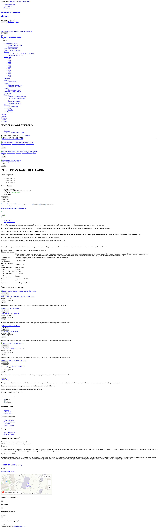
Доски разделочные (14, 90)
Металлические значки (15, 55)
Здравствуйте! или (15, 1)
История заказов (9, 422)
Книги (6, 80)
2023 (9, 72)
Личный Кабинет (9, 420)
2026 (9, 77)
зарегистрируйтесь (24, 1)
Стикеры (7, 100)
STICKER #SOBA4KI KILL (9, 331)
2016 (9, 60)
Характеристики (9, 222)
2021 (9, 68)
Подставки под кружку (15, 85)
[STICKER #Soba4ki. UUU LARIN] (12, 139)
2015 (9, 58)
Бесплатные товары (10, 48)
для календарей (13, 106)
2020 (9, 67)
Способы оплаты (9, 432)
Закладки (7, 423)
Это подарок (6, 201)
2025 (9, 75)
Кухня (6, 88)
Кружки (6, 83)
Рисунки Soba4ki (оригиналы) (17, 98)
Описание (7, 220)
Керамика (7, 78)
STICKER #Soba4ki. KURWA (10, 314)
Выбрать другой (13, 22)
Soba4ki (10, 110)
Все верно (4, 22)
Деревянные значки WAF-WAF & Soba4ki (21, 53)
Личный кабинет (9, 4)
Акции (6, 410)
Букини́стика (12, 82)
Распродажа (8, 93)
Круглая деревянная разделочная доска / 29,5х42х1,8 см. (18, 153)
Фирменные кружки (14, 86)
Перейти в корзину (20, 526)
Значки (6, 52)
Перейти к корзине (24, 135)
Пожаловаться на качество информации (13, 208)
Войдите (12, 1)
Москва (5, 16)
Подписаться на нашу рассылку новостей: (14, 442)
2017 (9, 62)
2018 (9, 63)
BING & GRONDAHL (15, 45)
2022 (9, 70)
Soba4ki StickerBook (14, 101)
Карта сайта (8, 413)
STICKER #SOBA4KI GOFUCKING (12, 349)
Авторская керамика (10, 43)
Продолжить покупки (7, 526)
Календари (7, 57)
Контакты (7, 411)
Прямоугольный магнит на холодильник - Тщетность (17, 296)
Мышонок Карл (13, 47)
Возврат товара (9, 425)
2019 (9, 65)
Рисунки (7, 95)
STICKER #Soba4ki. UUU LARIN (15, 132)
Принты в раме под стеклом (17, 96)
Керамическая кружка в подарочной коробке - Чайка (17, 144)
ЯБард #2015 (8, 111)
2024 (9, 73)
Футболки (7, 108)
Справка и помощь (10, 12)
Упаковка (7, 105)
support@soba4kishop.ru (8, 471)
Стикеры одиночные (14, 103)
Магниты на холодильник (12, 91)
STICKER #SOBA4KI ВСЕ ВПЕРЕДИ (13, 366)
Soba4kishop (4, 379)
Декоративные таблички (12, 50)
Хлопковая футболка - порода (10, 162)
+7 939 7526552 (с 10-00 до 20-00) (11, 465)
